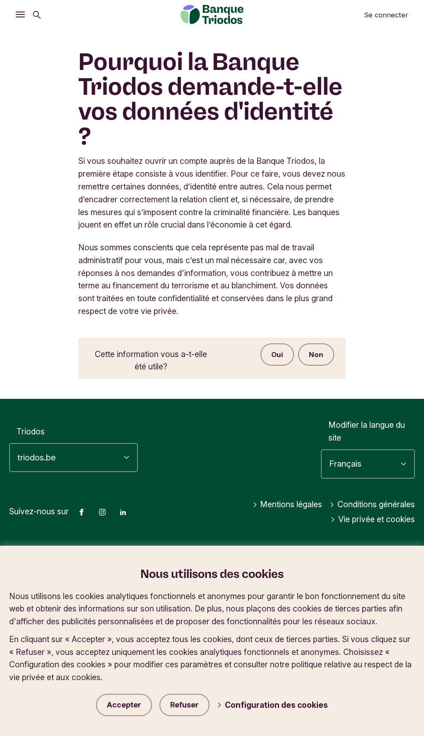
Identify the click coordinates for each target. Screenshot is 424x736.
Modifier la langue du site (366, 431)
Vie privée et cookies (376, 519)
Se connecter (386, 15)
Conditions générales (376, 504)
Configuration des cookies (276, 705)
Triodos (31, 431)
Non (316, 354)
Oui (277, 354)
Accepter (124, 704)
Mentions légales (291, 504)
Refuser (184, 704)
